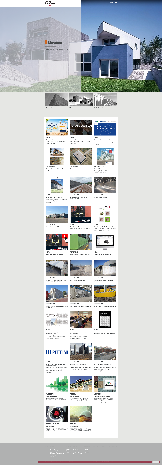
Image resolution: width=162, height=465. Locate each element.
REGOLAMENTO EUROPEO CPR (57, 453)
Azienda (52, 447)
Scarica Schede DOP (77, 453)
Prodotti (68, 447)
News (93, 447)
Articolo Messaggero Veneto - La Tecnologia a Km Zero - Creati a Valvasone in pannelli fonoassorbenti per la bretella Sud (56, 334)
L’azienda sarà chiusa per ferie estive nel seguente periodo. (55, 140)
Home (46, 447)
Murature (68, 450)
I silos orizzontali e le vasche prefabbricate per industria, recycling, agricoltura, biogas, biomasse (57, 198)
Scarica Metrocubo (77, 450)
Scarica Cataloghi (76, 452)
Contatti (114, 447)
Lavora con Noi (105, 447)
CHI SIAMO (52, 449)
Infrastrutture (68, 449)
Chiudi (155, 462)
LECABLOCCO (53, 455)
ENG (111, 2)
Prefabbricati (68, 452)
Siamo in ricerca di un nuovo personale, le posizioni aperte (80, 140)
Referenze (87, 447)
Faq (98, 447)
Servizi (75, 447)
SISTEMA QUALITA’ (54, 450)
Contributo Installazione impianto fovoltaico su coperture (105, 141)
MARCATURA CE (53, 452)
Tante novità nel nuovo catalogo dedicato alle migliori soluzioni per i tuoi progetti (104, 227)
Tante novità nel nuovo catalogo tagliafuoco (80, 226)
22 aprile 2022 (104, 332)
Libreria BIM (75, 449)
